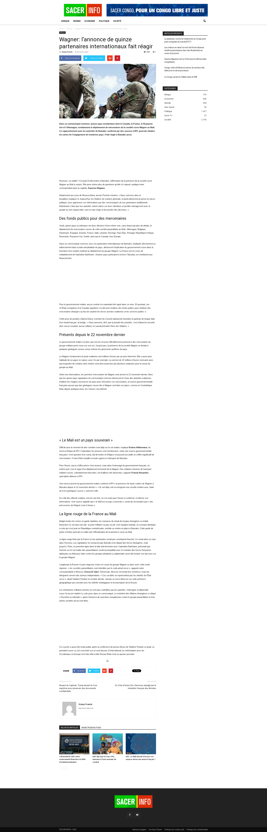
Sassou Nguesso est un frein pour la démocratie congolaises (185, 60)
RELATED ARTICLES (69, 728)
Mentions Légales (139, 829)
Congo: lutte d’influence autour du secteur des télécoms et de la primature (184, 69)
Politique (104, 21)
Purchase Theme (155, 829)
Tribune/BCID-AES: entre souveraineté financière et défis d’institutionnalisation (72, 759)
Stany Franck (67, 52)
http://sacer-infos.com (86, 708)
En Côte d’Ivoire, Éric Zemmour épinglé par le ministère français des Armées (135, 687)
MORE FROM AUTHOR (91, 728)
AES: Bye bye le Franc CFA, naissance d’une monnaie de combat (104, 759)
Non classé (169, 107)
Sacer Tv (168, 115)
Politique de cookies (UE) (174, 829)
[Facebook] (130, 815)
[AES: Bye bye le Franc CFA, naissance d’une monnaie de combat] (107, 743)
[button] (204, 21)
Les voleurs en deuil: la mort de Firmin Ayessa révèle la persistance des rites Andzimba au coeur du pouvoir (184, 50)
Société (117, 21)
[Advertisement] (107, 159)
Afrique (65, 21)
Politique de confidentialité (197, 829)
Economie (90, 21)
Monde (77, 21)
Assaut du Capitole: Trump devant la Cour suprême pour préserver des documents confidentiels (78, 688)
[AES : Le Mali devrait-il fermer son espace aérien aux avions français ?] (141, 743)
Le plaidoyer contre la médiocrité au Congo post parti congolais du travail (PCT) (185, 40)
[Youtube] (137, 815)
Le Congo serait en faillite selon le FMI (180, 77)
